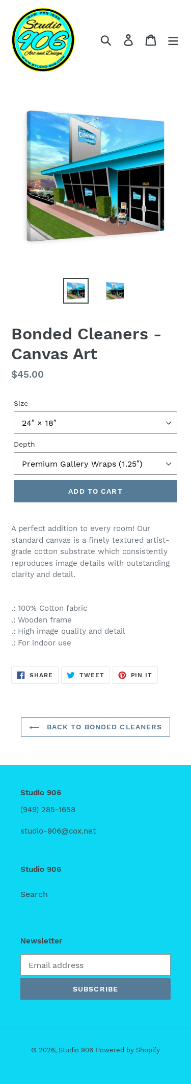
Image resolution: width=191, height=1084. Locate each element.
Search (34, 894)
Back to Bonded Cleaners (103, 727)
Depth (24, 444)
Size (21, 403)
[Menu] (173, 40)
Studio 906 (76, 1050)
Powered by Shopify (128, 1050)
